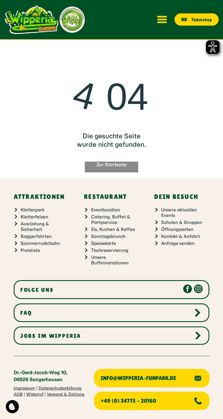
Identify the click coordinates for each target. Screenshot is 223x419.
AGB (18, 394)
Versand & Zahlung (65, 394)
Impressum (24, 388)
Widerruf (34, 394)
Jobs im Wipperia (50, 336)
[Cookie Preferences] (12, 406)
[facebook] (187, 289)
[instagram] (198, 289)
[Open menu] (162, 19)
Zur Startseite (111, 164)
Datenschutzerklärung (60, 388)
